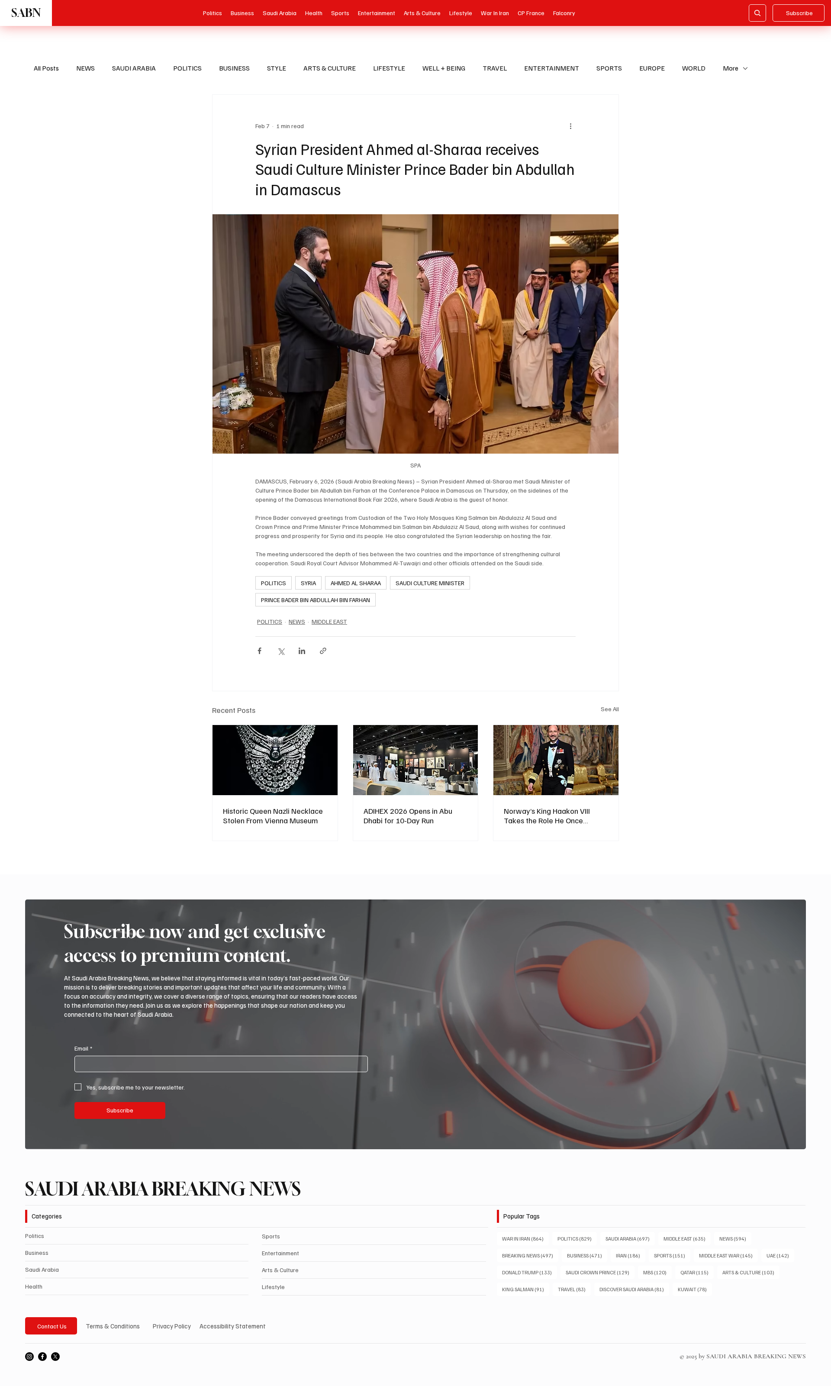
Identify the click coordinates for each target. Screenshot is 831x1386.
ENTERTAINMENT (551, 68)
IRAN (630, 1255)
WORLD (693, 68)
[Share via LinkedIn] (302, 651)
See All (610, 708)
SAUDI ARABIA (134, 68)
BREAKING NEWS (530, 1255)
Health (33, 1286)
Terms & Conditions (113, 1326)
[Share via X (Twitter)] (281, 651)
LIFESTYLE (389, 68)
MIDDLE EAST (329, 621)
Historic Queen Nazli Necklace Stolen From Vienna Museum (273, 815)
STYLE (276, 68)
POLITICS (187, 68)
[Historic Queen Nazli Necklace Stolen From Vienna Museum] (275, 760)
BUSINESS (234, 68)
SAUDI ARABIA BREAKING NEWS (163, 1188)
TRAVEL (495, 68)
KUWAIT (695, 1289)
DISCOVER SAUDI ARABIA (634, 1289)
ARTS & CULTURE (329, 68)
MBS (657, 1272)
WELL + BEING (443, 68)
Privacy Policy (172, 1326)
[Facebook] (42, 1356)
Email (83, 1048)
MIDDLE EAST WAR (728, 1255)
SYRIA (308, 583)
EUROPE (652, 68)
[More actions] (570, 126)
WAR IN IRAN (525, 1238)
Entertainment (280, 1253)
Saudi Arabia (42, 1269)
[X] (55, 1356)
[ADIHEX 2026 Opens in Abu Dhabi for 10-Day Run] (415, 760)
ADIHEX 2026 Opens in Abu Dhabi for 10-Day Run (408, 815)
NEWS (85, 68)
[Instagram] (29, 1356)
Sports (271, 1236)
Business (36, 1252)
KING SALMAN (525, 1289)
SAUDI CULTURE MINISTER (430, 583)
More (730, 68)
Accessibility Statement (233, 1326)
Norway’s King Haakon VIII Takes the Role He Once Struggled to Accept (547, 815)
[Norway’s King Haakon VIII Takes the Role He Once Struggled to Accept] (555, 760)
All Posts (46, 68)
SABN (26, 12)
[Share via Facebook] (259, 651)
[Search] (757, 13)
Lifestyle (273, 1286)
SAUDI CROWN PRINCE (600, 1272)
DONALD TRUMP (529, 1272)
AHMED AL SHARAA (356, 583)
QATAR (697, 1272)
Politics (34, 1235)
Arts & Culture (280, 1269)
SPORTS (609, 68)
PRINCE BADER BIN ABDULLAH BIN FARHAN (315, 599)
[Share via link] (323, 651)
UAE (780, 1255)
